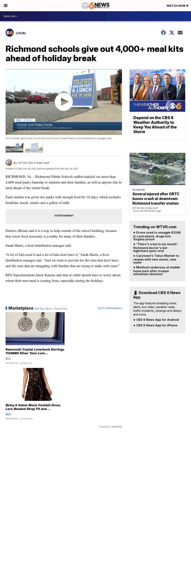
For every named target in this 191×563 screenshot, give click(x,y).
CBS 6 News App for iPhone (156, 325)
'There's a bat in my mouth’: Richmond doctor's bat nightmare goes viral (155, 248)
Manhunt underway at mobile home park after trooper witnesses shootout (156, 271)
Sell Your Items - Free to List (51, 308)
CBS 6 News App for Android (157, 320)
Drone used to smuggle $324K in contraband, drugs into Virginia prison (157, 236)
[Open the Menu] (6, 5)
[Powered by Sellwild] (116, 426)
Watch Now (176, 5)
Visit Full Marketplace (110, 308)
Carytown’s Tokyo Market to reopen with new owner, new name (156, 259)
